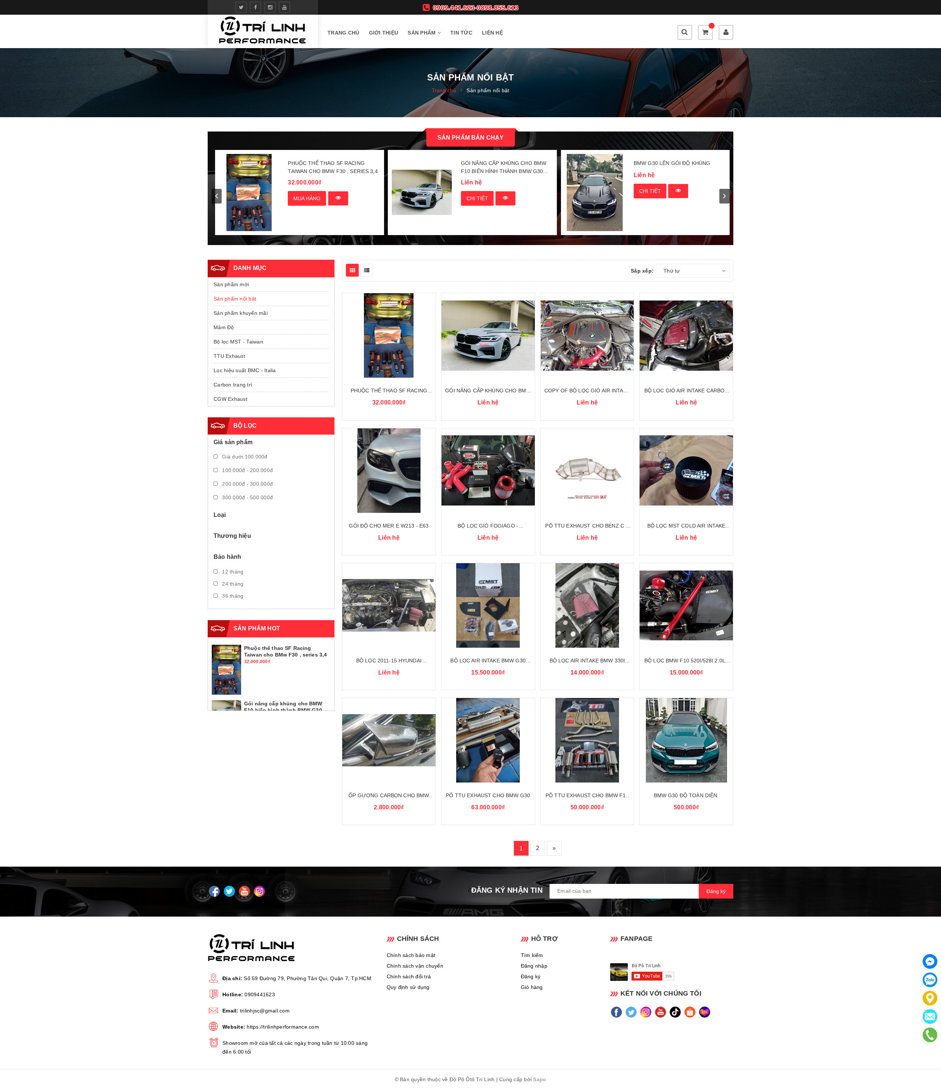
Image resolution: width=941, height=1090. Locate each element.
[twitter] (241, 7)
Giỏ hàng (532, 987)
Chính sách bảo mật (411, 955)
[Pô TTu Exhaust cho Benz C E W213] (587, 470)
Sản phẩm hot (256, 628)
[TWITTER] (229, 891)
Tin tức (461, 33)
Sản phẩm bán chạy (470, 137)
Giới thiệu (383, 33)
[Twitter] (631, 1012)
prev (216, 196)
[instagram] (270, 7)
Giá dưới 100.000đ (244, 457)
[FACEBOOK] (214, 891)
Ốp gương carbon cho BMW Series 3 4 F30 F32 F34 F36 (388, 795)
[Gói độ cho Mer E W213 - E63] (389, 470)
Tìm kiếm (532, 955)
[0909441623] (930, 1035)
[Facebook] (616, 1012)
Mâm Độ (224, 327)
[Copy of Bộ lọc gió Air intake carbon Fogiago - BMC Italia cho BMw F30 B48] (587, 335)
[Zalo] (930, 979)
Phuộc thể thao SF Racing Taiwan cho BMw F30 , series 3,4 (333, 167)
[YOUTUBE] (244, 891)
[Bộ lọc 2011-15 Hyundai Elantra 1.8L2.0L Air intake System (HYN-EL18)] (389, 605)
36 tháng (232, 596)
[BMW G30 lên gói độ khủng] (595, 192)
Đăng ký (531, 976)
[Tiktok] (675, 1012)
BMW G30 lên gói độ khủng (672, 163)
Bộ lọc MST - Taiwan (238, 342)
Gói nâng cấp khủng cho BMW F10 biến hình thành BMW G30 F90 (504, 167)
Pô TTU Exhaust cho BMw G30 (488, 795)
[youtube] (284, 7)
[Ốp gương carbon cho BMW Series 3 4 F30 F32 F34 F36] (389, 740)
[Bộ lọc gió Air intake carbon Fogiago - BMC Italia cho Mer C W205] (686, 335)
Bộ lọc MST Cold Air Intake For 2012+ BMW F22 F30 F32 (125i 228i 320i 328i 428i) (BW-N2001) (686, 526)
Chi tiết (477, 198)
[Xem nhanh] (338, 198)
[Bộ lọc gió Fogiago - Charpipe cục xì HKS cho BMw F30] (488, 470)
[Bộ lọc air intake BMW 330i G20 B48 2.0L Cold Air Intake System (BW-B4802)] (587, 605)
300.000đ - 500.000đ (247, 497)
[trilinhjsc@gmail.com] (930, 1016)
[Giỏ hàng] (705, 32)
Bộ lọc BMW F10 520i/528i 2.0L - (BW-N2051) (686, 661)
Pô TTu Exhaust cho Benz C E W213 (587, 526)
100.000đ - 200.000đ (247, 470)
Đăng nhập (534, 966)
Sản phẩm (422, 33)
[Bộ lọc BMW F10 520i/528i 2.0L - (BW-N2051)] (686, 605)
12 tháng (232, 572)
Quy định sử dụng (408, 987)
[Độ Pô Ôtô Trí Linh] (263, 31)
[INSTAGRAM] (259, 891)
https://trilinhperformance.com (283, 1027)
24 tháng (232, 584)
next (724, 196)
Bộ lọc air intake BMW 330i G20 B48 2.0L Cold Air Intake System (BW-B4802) (587, 661)
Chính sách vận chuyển (415, 966)
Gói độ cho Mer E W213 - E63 (389, 526)
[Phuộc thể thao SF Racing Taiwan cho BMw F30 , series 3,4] (249, 192)
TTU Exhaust (229, 356)
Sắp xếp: (642, 271)
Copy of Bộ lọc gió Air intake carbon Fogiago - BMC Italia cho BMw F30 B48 (587, 391)
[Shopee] (690, 1012)
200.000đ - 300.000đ (247, 484)
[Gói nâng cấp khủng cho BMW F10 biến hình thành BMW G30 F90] (421, 192)
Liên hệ (492, 33)
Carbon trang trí (233, 385)
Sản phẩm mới (231, 284)
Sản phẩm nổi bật (235, 299)
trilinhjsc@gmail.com (265, 1011)
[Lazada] (704, 1012)
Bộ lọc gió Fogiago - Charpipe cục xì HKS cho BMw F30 (488, 526)
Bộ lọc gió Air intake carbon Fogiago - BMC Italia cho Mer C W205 (686, 391)
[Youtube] (660, 1012)
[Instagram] (646, 1012)
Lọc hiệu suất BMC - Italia (245, 370)
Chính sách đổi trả (409, 976)
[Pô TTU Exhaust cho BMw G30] (488, 740)
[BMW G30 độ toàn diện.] (686, 740)
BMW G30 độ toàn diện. (686, 795)
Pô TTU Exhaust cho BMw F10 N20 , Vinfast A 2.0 (587, 795)
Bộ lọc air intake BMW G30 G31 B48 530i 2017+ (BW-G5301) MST (488, 661)
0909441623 (259, 994)
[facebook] (255, 7)
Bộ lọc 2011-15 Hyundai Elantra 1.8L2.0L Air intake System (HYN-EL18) (388, 661)
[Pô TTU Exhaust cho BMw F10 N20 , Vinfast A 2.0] (587, 740)
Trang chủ (343, 33)
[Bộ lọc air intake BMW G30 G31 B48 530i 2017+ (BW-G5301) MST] (488, 605)
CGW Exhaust (230, 399)
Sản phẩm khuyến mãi (241, 313)
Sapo (539, 1079)
